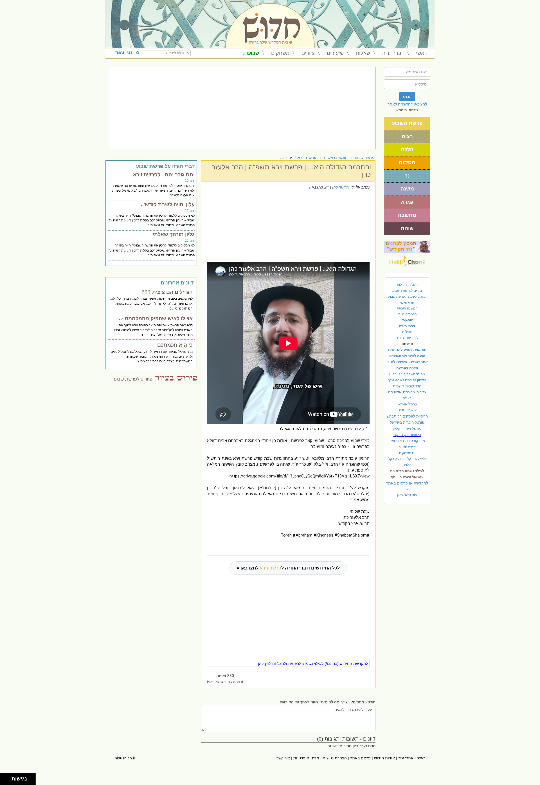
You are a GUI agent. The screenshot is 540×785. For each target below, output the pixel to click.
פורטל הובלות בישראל (407, 422)
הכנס (407, 96)
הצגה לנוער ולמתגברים (407, 356)
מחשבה (407, 215)
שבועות (251, 53)
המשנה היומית (407, 308)
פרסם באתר (360, 758)
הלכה (407, 149)
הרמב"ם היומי (407, 314)
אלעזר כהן (340, 187)
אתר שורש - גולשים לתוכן (407, 362)
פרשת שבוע (365, 157)
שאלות (363, 53)
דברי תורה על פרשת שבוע (165, 166)
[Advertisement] (242, 108)
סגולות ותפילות (407, 285)
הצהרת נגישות (335, 758)
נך (407, 176)
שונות (407, 228)
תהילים (407, 332)
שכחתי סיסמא (407, 110)
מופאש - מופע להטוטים (407, 350)
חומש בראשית (336, 157)
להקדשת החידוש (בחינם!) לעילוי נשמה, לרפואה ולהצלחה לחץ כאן (313, 663)
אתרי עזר (405, 758)
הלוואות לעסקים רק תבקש (407, 416)
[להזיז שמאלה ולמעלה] (4, 777)
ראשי (421, 53)
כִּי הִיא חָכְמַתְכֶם (175, 345)
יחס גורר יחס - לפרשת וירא (164, 175)
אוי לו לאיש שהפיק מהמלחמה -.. (156, 318)
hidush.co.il (125, 758)
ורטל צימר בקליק (407, 429)
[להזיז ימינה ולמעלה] (7, 777)
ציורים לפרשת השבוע (407, 291)
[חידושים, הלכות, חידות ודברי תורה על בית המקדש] (407, 246)
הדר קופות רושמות (407, 386)
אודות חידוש (384, 758)
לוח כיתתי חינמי (407, 338)
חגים (407, 136)
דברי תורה (393, 53)
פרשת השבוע (407, 123)
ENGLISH (123, 53)
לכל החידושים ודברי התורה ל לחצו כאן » (288, 568)
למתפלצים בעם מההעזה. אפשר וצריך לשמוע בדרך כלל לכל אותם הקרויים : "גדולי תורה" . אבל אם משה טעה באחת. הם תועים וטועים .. (151, 303)
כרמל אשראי (407, 404)
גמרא (407, 202)
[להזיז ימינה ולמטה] (7, 780)
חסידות (407, 162)
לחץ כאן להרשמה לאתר (407, 104)
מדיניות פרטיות (306, 758)
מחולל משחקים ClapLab (407, 374)
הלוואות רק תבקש (407, 435)
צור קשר (283, 758)
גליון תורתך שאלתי (174, 234)
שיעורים (335, 53)
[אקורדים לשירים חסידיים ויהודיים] (407, 259)
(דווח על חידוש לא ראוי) (225, 682)
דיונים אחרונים (177, 283)
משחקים (280, 53)
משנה (407, 189)
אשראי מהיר (407, 410)
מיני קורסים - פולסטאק (407, 441)
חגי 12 (189, 181)
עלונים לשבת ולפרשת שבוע (407, 297)
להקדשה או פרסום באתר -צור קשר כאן (407, 489)
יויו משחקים (407, 453)
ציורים (308, 53)
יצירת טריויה (407, 447)
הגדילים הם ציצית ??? (167, 292)
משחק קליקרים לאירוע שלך (407, 380)
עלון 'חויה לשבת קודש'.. (168, 204)
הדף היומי (407, 302)
